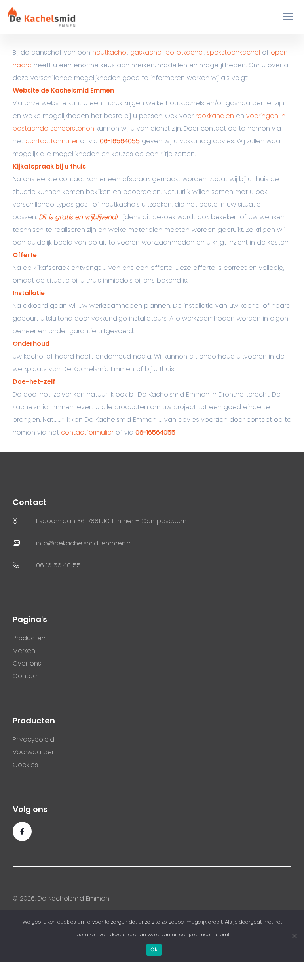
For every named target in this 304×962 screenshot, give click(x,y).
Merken (24, 650)
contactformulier (51, 141)
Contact (26, 676)
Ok (154, 949)
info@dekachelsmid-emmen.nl (84, 543)
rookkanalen (215, 115)
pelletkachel (184, 52)
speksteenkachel (233, 52)
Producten (29, 638)
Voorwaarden (34, 752)
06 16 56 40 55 (58, 565)
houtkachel (109, 52)
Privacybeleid (33, 739)
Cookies (25, 764)
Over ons (27, 663)
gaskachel (146, 52)
